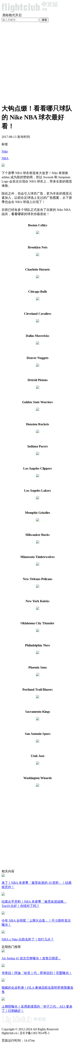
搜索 (44, 19)
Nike (5, 151)
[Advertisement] (37, 62)
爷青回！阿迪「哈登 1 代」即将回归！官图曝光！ (37, 973)
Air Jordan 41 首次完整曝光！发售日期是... (31, 958)
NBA (5, 158)
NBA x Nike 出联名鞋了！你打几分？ (28, 939)
